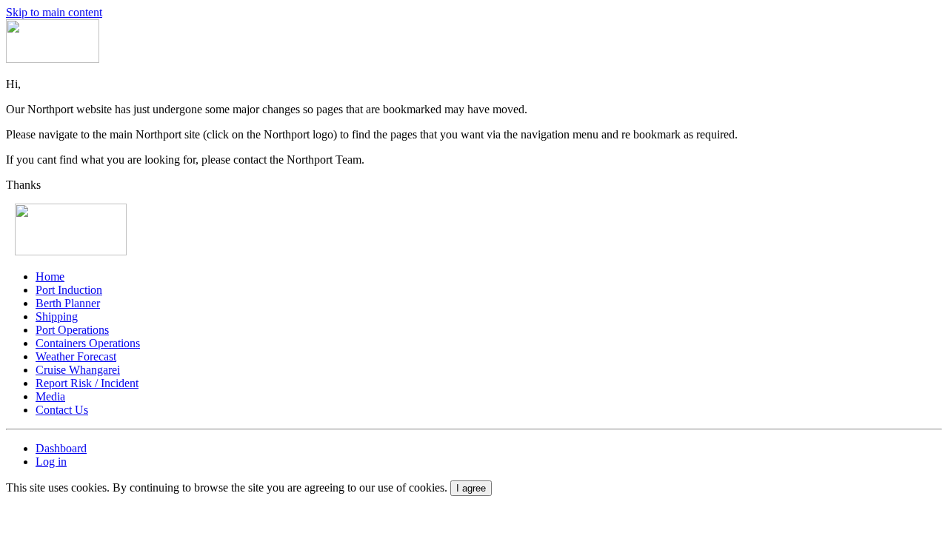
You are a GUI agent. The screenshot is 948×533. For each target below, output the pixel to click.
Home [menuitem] (50, 276)
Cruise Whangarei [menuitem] (78, 369)
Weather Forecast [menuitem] (76, 356)
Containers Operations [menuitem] (88, 343)
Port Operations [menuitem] (72, 330)
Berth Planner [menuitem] (68, 303)
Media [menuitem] (50, 396)
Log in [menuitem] (51, 461)
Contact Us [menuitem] (62, 409)
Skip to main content (54, 12)
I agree (471, 488)
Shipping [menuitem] (57, 316)
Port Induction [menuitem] (69, 290)
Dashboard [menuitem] (61, 448)
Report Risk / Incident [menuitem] (87, 383)
